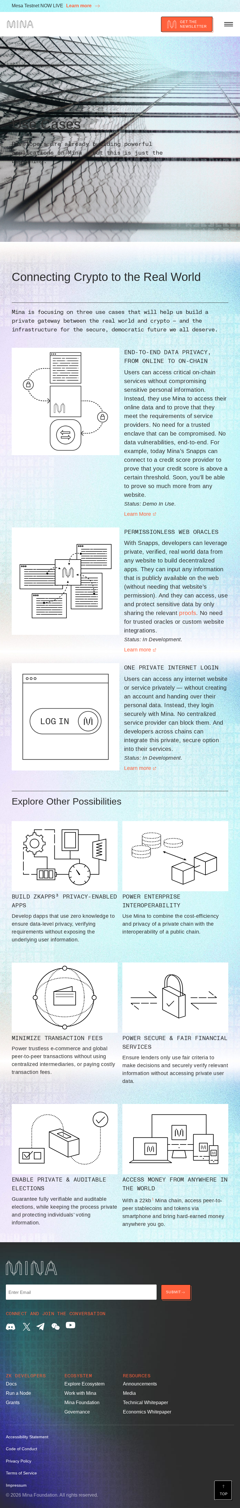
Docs (11, 1383)
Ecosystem (78, 1375)
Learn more (79, 5)
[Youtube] (70, 1326)
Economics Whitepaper (147, 1411)
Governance (77, 1411)
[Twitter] (25, 1326)
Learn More (137, 514)
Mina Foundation (82, 1402)
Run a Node (18, 1393)
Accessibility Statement (27, 1436)
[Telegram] (40, 1326)
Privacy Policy (18, 1461)
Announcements (140, 1383)
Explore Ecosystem (84, 1383)
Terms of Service (21, 1473)
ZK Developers (26, 1375)
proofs (187, 613)
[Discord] (10, 1326)
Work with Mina (80, 1393)
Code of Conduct (21, 1448)
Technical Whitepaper (145, 1402)
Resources (136, 1375)
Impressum (16, 1485)
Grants (13, 1402)
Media (129, 1393)
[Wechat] (55, 1326)
